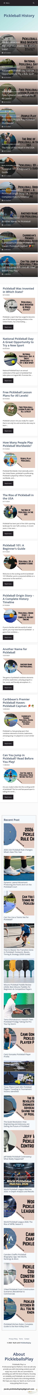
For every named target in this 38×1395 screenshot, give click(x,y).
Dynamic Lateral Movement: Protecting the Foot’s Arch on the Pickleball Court (18, 884)
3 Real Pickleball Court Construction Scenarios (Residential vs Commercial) (19, 1291)
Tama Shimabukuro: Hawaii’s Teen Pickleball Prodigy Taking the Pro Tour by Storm (18, 1021)
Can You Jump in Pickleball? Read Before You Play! (18, 758)
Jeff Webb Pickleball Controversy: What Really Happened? (18, 1157)
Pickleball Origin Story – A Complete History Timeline (18, 599)
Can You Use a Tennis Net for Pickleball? (16, 918)
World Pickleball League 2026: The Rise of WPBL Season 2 (18, 1223)
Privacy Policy (13, 1339)
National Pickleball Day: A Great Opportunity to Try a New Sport (18, 342)
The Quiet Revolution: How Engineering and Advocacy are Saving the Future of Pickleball (16, 1124)
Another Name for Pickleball (16, 221)
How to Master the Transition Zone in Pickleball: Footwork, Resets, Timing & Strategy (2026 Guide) (18, 952)
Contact (26, 1339)
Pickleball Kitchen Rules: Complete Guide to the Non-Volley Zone (18, 1325)
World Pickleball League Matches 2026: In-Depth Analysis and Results (19, 1190)
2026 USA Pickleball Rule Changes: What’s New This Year (18, 851)
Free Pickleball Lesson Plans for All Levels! (17, 393)
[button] (33, 3)
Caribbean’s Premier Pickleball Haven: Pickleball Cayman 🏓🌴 (18, 702)
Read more (8, 327)
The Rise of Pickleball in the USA (18, 147)
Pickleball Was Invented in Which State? (18, 290)
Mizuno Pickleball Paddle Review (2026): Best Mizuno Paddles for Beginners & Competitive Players (18, 986)
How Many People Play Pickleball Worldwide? (18, 444)
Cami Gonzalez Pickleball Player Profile (17, 1055)
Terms (21, 1339)
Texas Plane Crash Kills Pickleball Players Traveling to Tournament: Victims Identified (18, 1089)
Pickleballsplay (25, 1343)
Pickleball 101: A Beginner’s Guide (14, 546)
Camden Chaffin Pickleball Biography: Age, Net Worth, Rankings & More (15, 1256)
